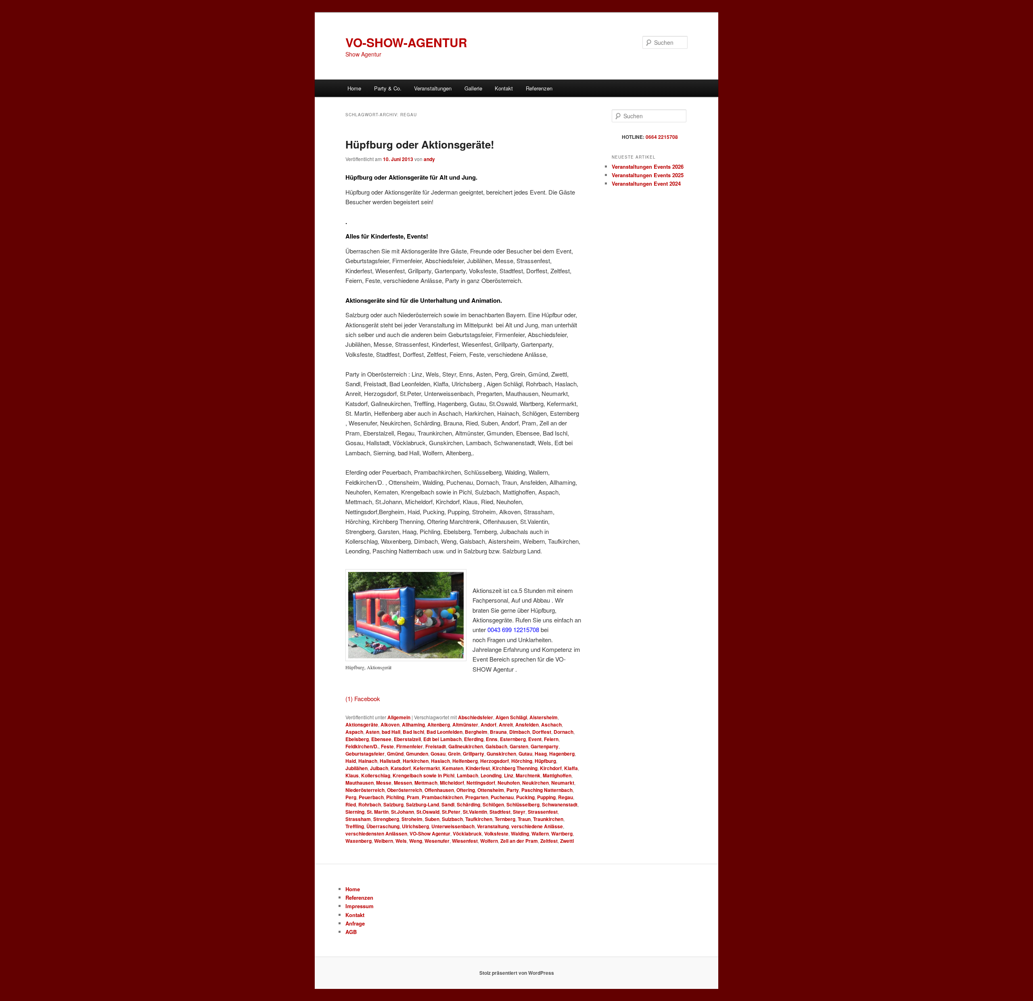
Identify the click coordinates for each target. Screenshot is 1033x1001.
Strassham (358, 819)
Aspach (354, 731)
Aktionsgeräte (361, 724)
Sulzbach (452, 819)
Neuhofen (509, 782)
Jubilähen (356, 768)
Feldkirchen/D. (361, 746)
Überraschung (382, 826)
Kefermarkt (426, 768)
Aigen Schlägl (511, 717)
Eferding (473, 739)
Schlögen (493, 804)
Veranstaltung (493, 826)
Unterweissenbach (453, 826)
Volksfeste (496, 833)
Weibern (383, 840)
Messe (383, 782)
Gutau (525, 753)
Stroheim (411, 819)
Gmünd (395, 753)
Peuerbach (371, 797)
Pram (413, 797)
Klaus (352, 775)
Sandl (447, 804)
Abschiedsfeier (475, 717)
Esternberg (513, 739)
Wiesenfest (465, 840)
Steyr (519, 811)
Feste (387, 746)
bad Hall (391, 731)
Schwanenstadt (559, 804)
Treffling (354, 826)
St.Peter (451, 811)
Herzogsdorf (494, 760)
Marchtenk (528, 775)
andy (429, 159)
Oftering (465, 790)
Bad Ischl (413, 731)
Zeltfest (549, 840)
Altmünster (465, 724)
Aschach (551, 724)
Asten (372, 731)
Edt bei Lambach (442, 739)
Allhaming (413, 724)
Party (512, 790)
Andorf (488, 724)
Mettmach (425, 782)
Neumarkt (562, 782)
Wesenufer (437, 840)
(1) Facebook (362, 698)
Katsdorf (401, 768)
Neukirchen (535, 782)
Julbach (379, 768)
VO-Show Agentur (430, 833)
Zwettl (567, 840)
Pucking (525, 797)
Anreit (506, 724)
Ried (350, 804)
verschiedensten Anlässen (376, 833)
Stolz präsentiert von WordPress (516, 972)
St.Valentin (475, 811)
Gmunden (417, 753)
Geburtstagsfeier (365, 753)
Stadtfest (499, 811)
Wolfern (489, 840)
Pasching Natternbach (547, 790)
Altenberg (438, 724)
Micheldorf (452, 782)
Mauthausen (359, 782)
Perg (350, 797)
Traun (524, 819)
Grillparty (473, 753)
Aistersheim (543, 717)
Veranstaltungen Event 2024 (646, 183)
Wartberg (562, 833)
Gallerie (473, 88)
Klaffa (571, 768)
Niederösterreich (365, 790)
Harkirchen (416, 760)
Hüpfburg (545, 760)
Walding (520, 833)
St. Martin (378, 811)
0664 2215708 (662, 136)
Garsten (519, 746)
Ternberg (505, 819)
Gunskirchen (501, 753)
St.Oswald (427, 811)
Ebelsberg (357, 739)
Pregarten (476, 797)
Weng (415, 840)
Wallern (540, 833)
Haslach (440, 760)
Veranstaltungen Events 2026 (648, 166)
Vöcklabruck (467, 833)
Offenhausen (439, 790)
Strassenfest (543, 811)
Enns (492, 739)
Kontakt (504, 88)
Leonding (491, 775)
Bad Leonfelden (444, 731)
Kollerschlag (375, 775)
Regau (565, 797)
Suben (432, 819)
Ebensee (381, 739)
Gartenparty (544, 746)
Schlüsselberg (523, 804)
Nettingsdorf (480, 782)
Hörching (521, 760)
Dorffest (541, 731)
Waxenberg (358, 840)
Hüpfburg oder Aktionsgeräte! (419, 144)
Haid (350, 760)
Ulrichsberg (415, 826)
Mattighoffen (557, 775)
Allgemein (398, 717)
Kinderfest (478, 768)
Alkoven (390, 724)
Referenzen (539, 88)
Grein (454, 753)
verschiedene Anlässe (537, 826)
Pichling (395, 797)
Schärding (468, 804)
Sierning (354, 811)
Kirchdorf (551, 768)
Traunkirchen (548, 819)
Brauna (498, 731)
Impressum (359, 906)
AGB (351, 932)
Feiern (551, 739)
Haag (541, 753)
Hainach (367, 760)
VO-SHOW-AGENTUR (406, 42)
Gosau (438, 753)
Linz (508, 775)
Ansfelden (527, 724)
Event (535, 739)
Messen (403, 782)
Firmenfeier (409, 746)
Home (354, 88)
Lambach (467, 775)
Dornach (563, 731)
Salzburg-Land (422, 804)
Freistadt (435, 746)
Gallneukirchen (465, 746)
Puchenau (502, 797)
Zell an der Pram (519, 840)
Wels (401, 840)
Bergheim (476, 731)
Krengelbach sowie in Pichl (423, 775)
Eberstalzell (407, 739)
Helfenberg (465, 760)
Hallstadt (390, 760)
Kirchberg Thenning (514, 768)
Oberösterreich (404, 790)
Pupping (546, 797)
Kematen (452, 768)
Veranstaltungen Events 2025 (648, 175)
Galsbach (496, 746)
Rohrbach (369, 804)
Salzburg (393, 804)
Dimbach (519, 731)
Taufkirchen (478, 819)
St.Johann (402, 811)
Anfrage (355, 923)
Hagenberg (562, 753)
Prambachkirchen (442, 797)
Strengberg (386, 819)
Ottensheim (490, 790)
